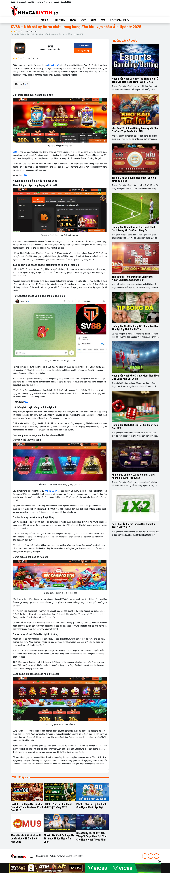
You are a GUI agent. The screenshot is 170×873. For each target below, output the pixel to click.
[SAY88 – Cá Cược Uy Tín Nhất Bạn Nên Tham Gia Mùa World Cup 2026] (27, 792)
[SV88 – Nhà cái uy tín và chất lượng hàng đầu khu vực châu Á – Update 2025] (20, 48)
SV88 (15, 152)
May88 (73, 20)
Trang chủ (14, 34)
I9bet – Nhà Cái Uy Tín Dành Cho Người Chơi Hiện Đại (91, 805)
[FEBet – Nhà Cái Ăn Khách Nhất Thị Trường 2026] (60, 792)
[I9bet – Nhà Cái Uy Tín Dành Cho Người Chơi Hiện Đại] (92, 792)
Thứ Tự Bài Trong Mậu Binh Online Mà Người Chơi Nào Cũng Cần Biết (132, 278)
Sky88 (93, 20)
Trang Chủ (45, 20)
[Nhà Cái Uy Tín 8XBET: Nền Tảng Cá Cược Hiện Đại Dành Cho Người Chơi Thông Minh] (92, 822)
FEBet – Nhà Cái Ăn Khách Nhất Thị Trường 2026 (58, 805)
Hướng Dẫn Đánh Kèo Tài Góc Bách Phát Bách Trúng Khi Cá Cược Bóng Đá (133, 229)
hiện (25, 84)
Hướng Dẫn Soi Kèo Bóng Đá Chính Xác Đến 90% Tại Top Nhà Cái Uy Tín (135, 328)
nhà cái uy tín (53, 65)
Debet (83, 20)
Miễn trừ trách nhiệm (119, 20)
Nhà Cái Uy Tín (24, 34)
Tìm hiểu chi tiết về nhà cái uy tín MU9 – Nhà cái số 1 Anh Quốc (26, 838)
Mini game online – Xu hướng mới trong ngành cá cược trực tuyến (133, 476)
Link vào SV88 (83, 45)
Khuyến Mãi (60, 20)
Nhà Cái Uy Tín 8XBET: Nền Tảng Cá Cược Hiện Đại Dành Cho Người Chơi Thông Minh (91, 836)
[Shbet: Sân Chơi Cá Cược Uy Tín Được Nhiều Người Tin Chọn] (60, 823)
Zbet (103, 20)
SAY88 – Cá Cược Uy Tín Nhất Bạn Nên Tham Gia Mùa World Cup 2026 (27, 807)
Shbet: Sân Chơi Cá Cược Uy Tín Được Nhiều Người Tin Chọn (59, 838)
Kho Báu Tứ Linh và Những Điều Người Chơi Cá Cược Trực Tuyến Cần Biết (135, 130)
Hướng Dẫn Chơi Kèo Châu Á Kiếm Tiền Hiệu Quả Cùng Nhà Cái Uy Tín (135, 377)
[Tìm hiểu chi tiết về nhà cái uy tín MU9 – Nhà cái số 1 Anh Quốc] (27, 823)
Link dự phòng (83, 50)
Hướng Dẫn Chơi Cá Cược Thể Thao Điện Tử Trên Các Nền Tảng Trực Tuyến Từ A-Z (135, 80)
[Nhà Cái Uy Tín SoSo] (22, 856)
